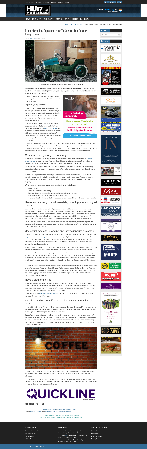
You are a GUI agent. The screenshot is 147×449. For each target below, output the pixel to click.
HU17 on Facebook (30, 433)
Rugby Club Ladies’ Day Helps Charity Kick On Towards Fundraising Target (61, 417)
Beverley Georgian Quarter (64, 409)
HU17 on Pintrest (29, 439)
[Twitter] (108, 2)
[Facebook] (105, 2)
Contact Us (46, 2)
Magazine (60, 2)
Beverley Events (95, 439)
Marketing (68, 411)
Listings (67, 2)
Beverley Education (96, 436)
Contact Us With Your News (32, 431)
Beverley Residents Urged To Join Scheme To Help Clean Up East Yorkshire (71, 432)
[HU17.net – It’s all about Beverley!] (38, 10)
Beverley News (36, 19)
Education (59, 19)
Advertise (38, 2)
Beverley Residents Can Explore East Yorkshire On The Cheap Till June (72, 436)
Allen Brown (32, 38)
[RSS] (118, 2)
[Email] (120, 2)
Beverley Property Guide (49, 409)
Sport (67, 19)
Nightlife (75, 19)
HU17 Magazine (84, 19)
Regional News (48, 19)
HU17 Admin (61, 435)
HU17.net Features (76, 24)
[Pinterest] (110, 2)
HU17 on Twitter (29, 436)
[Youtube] (115, 2)
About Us (53, 2)
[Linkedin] (113, 2)
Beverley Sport (95, 433)
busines (47, 411)
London (63, 411)
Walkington (76, 409)
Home (28, 19)
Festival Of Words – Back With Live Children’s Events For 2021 (61, 415)
